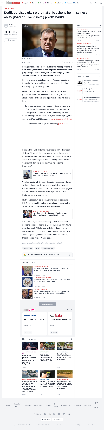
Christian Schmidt (48, 248)
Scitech (69, 3)
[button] (67, 310)
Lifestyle (60, 3)
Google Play (59, 419)
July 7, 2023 (63, 123)
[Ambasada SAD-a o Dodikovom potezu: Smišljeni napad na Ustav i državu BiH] (27, 282)
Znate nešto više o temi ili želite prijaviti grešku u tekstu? (42, 243)
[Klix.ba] (13, 2)
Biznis (34, 3)
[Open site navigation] (2, 3)
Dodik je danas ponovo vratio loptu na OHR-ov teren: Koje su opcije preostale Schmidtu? (51, 292)
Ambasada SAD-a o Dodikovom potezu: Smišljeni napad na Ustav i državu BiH (52, 281)
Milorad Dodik (28, 248)
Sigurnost (87, 405)
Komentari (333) (47, 304)
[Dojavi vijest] (96, 3)
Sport (42, 3)
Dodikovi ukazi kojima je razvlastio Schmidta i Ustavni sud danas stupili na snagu (51, 269)
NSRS (37, 248)
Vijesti (26, 3)
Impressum (27, 405)
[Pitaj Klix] (91, 3)
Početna (7, 405)
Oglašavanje (65, 405)
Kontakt (48, 405)
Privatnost (77, 405)
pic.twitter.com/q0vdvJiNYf (62, 119)
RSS (69, 414)
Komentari (38, 405)
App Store (47, 419)
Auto (77, 3)
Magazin (50, 3)
